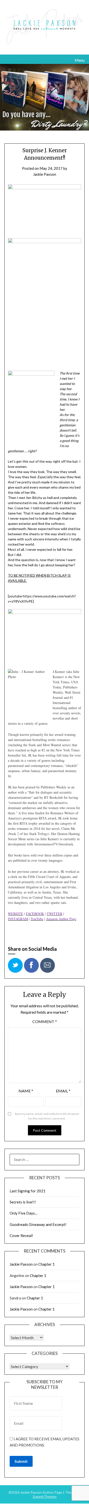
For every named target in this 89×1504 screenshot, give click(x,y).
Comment (44, 1021)
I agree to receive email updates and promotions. (44, 1442)
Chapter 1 (46, 1264)
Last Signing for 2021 (27, 1191)
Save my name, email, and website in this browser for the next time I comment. (47, 1116)
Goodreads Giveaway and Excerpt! (38, 1224)
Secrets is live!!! (23, 1202)
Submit (21, 1461)
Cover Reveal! (21, 1235)
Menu (80, 60)
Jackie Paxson (44, 174)
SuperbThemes (45, 1496)
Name (26, 1090)
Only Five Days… (24, 1213)
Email (63, 1090)
